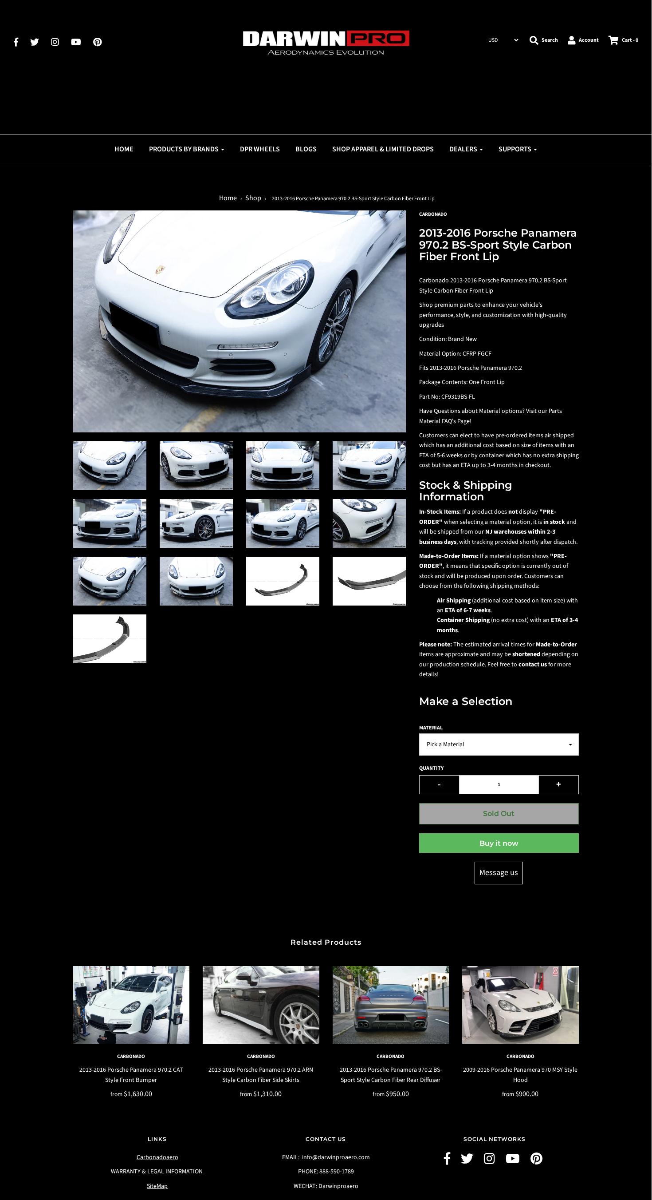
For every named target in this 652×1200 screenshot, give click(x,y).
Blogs (306, 149)
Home (124, 149)
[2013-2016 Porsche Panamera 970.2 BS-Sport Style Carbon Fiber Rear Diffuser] (391, 1005)
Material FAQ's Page (444, 421)
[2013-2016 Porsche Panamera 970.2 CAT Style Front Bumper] (131, 1005)
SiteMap (157, 1186)
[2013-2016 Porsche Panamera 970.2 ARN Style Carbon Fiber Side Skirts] (261, 1005)
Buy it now (498, 843)
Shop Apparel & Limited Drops (383, 149)
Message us (498, 872)
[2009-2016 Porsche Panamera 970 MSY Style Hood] (520, 1005)
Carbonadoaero (157, 1157)
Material (431, 728)
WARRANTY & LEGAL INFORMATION (157, 1171)
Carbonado (131, 1056)
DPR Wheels (260, 149)
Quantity (431, 768)
